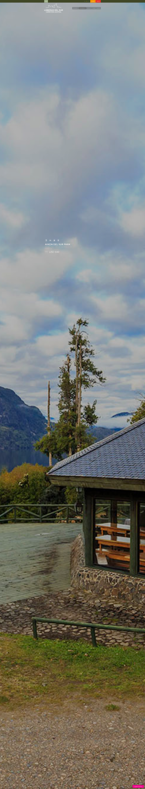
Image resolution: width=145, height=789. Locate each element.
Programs (75, 8)
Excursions (82, 8)
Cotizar (46, 1)
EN (86, 1)
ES (88, 1)
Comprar (92, 1)
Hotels (88, 8)
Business (98, 8)
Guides (93, 8)
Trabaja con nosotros (138, 786)
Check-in (98, 1)
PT (84, 1)
